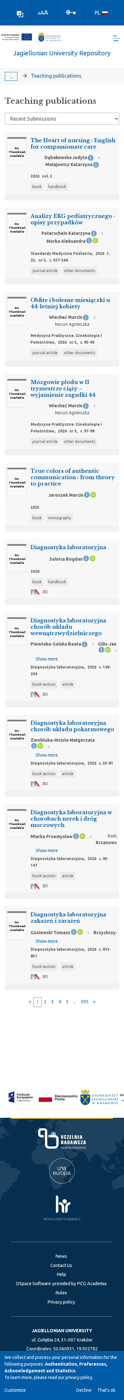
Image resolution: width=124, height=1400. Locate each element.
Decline (84, 1390)
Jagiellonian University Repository (62, 53)
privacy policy (78, 1377)
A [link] (39, 13)
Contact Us (61, 1265)
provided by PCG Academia (79, 1283)
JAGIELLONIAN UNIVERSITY (62, 1330)
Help (61, 1274)
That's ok (106, 1390)
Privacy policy (61, 1302)
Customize (15, 1390)
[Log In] (71, 11)
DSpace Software (33, 1283)
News (61, 1256)
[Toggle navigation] (116, 38)
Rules (61, 1292)
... (11, 76)
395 (84, 1001)
